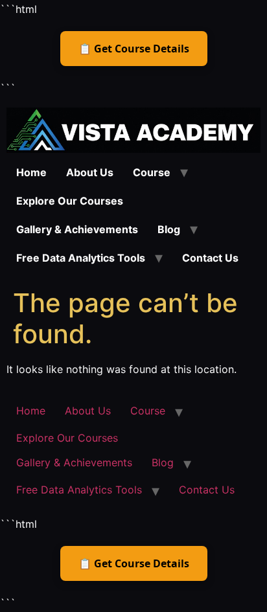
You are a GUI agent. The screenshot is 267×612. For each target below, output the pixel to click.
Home (31, 172)
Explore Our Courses (69, 200)
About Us (89, 172)
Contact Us (210, 257)
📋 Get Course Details (133, 48)
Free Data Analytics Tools (80, 257)
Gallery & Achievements (77, 229)
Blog (168, 229)
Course (151, 172)
